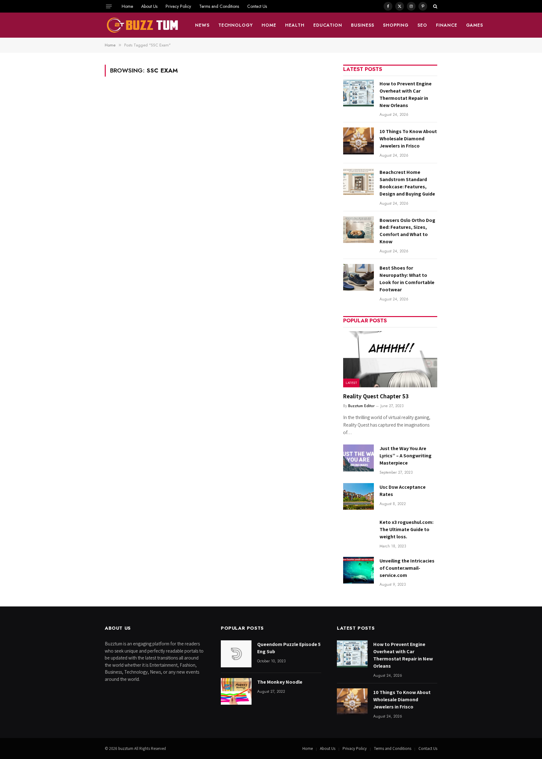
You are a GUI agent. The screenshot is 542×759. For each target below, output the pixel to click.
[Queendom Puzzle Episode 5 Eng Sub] (236, 653)
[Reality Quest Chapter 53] (390, 359)
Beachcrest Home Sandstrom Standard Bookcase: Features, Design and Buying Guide (407, 183)
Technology (235, 25)
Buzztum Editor (361, 406)
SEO (422, 25)
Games (474, 25)
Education (327, 25)
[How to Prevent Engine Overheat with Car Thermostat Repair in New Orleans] (358, 93)
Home (127, 6)
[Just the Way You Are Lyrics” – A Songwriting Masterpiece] (358, 457)
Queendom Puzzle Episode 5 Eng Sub (289, 648)
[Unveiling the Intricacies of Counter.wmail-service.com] (358, 570)
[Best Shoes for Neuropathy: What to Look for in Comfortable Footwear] (358, 277)
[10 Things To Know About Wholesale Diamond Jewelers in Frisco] (358, 140)
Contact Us (257, 6)
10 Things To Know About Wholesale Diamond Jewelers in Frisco (408, 138)
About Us (149, 6)
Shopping (396, 25)
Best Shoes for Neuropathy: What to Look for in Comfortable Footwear (407, 279)
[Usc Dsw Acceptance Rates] (358, 496)
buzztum (126, 748)
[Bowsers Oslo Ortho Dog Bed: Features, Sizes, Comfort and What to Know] (358, 229)
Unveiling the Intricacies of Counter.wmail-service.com (407, 568)
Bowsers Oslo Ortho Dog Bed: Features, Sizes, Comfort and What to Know (407, 231)
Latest (351, 382)
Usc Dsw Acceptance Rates (403, 491)
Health (295, 25)
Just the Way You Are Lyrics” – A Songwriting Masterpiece (406, 455)
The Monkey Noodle (279, 682)
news (202, 25)
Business (362, 25)
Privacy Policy (178, 6)
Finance (446, 25)
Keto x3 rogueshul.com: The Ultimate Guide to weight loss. (406, 529)
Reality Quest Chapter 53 (376, 396)
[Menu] (109, 6)
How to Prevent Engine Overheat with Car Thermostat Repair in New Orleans (406, 94)
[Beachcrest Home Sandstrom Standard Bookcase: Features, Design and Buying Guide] (358, 181)
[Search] (434, 6)
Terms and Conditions (219, 6)
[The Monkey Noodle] (236, 691)
